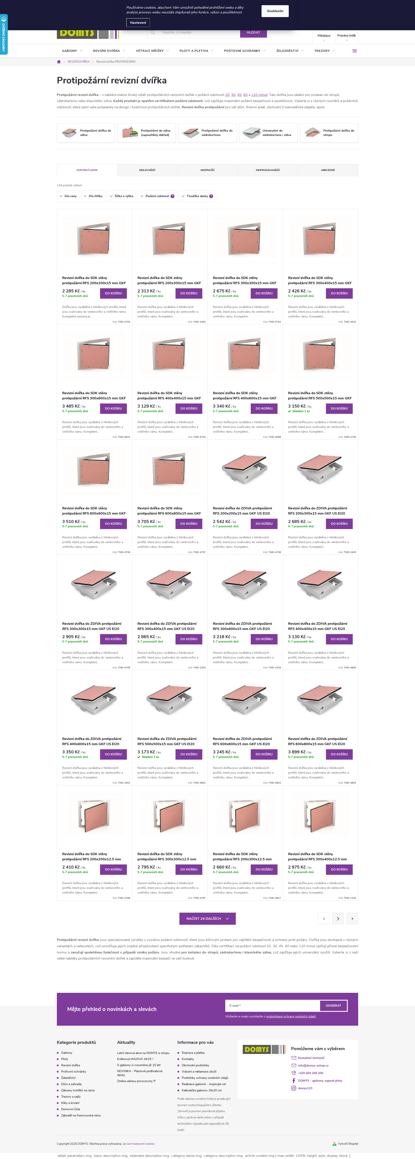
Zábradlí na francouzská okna (81, 1115)
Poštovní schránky (73, 1071)
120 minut (259, 94)
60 (245, 94)
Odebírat (333, 1006)
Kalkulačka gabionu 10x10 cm (202, 1090)
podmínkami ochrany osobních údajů (291, 1016)
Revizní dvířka (70, 1065)
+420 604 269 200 (310, 1073)
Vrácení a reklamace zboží (199, 1072)
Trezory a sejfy (71, 1096)
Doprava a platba (193, 1053)
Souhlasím (275, 11)
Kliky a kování (70, 1103)
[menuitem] (72, 51)
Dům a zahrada (71, 1084)
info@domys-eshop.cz (313, 1065)
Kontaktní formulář (311, 1058)
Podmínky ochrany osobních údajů (205, 1078)
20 (227, 94)
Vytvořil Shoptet (348, 1144)
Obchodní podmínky (195, 1065)
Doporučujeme (87, 170)
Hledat (253, 32)
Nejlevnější (147, 170)
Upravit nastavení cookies (138, 1144)
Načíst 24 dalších (204, 918)
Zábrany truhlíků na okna (77, 1090)
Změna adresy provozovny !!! (136, 1081)
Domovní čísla (70, 1109)
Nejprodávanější (268, 170)
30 (233, 94)
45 (239, 94)
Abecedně (328, 170)
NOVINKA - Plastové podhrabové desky (139, 1073)
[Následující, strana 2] (338, 918)
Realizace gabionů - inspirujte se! (204, 1084)
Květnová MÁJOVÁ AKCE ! (135, 1059)
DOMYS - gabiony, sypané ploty (320, 1081)
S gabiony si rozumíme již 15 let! (139, 1065)
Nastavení (138, 22)
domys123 (305, 1088)
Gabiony (66, 1053)
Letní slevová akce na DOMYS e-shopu (143, 1053)
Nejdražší (207, 170)
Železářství (68, 1078)
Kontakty (188, 1059)
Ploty (64, 1059)
